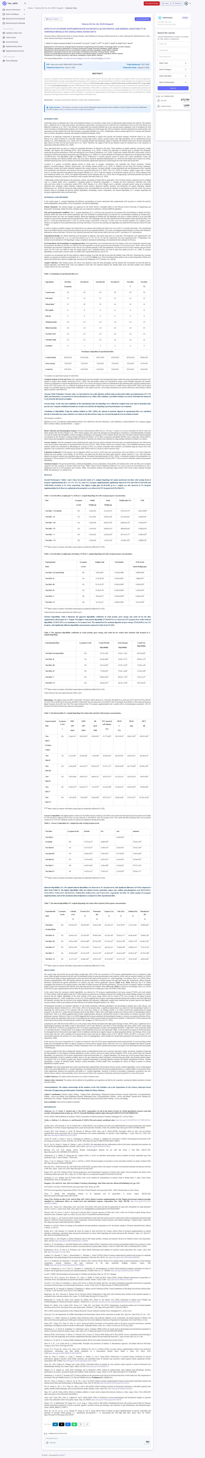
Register (178, 3)
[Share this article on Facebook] (68, 1424)
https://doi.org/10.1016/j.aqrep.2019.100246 (106, 1400)
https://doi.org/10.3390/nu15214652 (98, 1146)
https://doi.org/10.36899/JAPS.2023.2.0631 (62, 1135)
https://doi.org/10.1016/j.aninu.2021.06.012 (114, 1383)
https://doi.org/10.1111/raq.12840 (59, 1252)
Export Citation (53, 19)
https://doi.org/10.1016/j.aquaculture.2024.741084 (80, 1361)
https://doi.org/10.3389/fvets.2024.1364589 (125, 1270)
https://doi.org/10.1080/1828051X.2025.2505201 (65, 1353)
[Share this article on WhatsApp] (74, 1424)
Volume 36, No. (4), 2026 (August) (49, 8)
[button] (25, 3)
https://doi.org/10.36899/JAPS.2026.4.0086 (66, 64)
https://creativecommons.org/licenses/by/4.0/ (76, 109)
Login (166, 3)
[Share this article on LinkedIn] (55, 1424)
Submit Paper (152, 3)
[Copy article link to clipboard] (87, 1424)
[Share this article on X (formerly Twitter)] (61, 1424)
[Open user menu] (187, 3)
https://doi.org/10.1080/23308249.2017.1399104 (71, 1241)
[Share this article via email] (80, 1424)
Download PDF (144, 19)
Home (30, 8)
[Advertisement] (173, 125)
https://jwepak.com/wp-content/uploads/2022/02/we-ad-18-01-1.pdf (117, 1302)
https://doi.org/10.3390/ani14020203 (120, 1388)
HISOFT (62, 1455)
